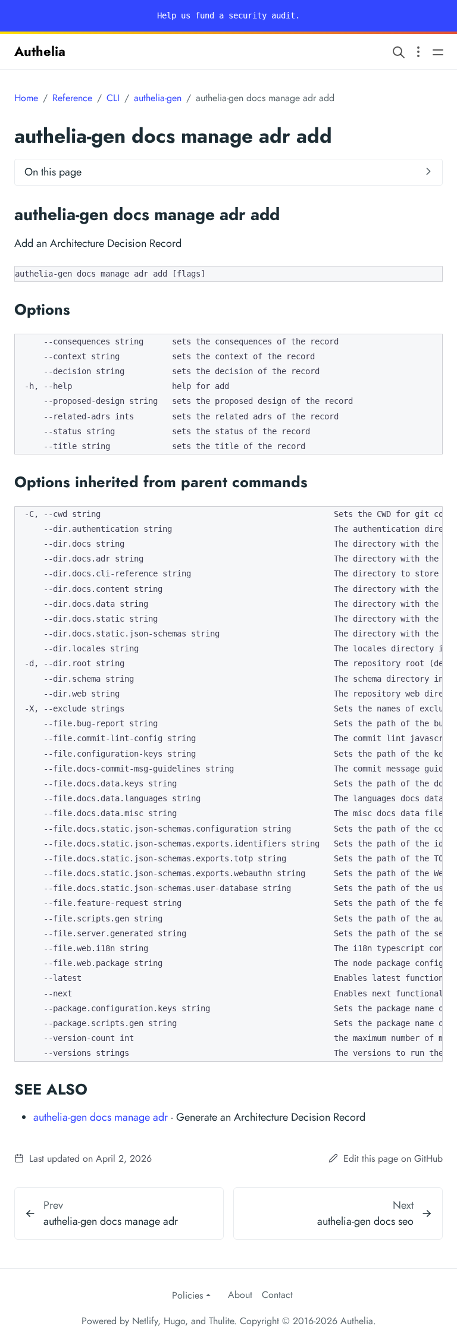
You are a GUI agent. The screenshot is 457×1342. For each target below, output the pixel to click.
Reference (72, 98)
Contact (277, 1295)
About (240, 1295)
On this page (53, 172)
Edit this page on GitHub (391, 1158)
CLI (113, 98)
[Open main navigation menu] (438, 51)
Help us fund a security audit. (228, 15)
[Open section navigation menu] (418, 51)
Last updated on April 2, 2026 (89, 1158)
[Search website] (399, 51)
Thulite (221, 1321)
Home (26, 98)
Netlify (145, 1321)
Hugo (174, 1321)
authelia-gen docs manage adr (100, 1117)
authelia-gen (157, 98)
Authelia (39, 51)
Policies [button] (187, 1295)
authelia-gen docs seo (365, 1221)
